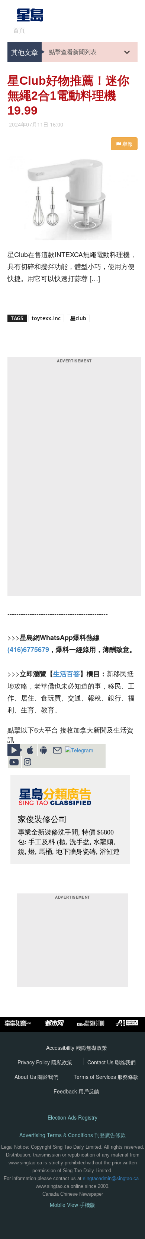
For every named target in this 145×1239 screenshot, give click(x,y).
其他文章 (24, 52)
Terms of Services (95, 1076)
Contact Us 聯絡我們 (111, 1062)
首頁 (19, 30)
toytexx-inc (46, 318)
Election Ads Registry (72, 1117)
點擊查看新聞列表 (73, 51)
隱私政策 (61, 1062)
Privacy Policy (34, 1062)
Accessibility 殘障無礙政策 (76, 1047)
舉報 (127, 143)
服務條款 (127, 1076)
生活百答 (66, 673)
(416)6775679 (28, 649)
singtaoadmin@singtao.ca (111, 1178)
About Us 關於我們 (36, 1076)
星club (78, 318)
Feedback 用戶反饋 (76, 1091)
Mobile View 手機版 (72, 1205)
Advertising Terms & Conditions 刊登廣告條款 (72, 1135)
